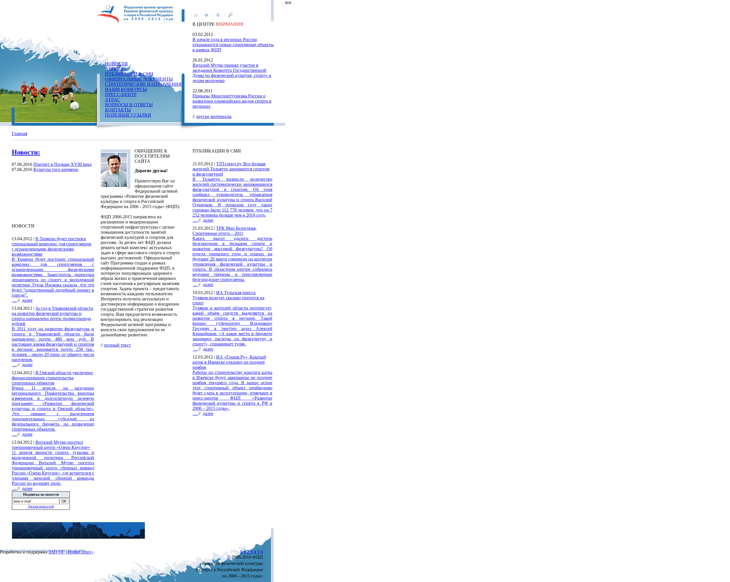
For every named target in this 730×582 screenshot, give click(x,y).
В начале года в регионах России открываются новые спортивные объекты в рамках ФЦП (233, 44)
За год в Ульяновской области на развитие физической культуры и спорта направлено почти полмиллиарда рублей (52, 316)
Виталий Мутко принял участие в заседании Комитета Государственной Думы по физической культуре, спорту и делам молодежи (231, 73)
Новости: (26, 152)
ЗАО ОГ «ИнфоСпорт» (71, 552)
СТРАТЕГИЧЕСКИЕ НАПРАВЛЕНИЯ (143, 84)
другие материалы (214, 116)
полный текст (117, 345)
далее (27, 300)
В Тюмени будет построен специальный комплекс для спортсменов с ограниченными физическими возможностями (51, 246)
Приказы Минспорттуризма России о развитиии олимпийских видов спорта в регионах (231, 101)
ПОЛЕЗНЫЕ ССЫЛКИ (128, 115)
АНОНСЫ (115, 68)
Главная (19, 133)
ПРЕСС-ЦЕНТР (121, 94)
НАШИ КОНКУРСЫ (126, 89)
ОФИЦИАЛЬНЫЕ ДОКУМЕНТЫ (139, 79)
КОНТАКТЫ (118, 109)
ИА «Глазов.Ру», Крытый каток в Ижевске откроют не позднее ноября (229, 362)
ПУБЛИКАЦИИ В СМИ (129, 74)
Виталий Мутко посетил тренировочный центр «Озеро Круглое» (51, 445)
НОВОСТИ (116, 63)
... (53, 280)
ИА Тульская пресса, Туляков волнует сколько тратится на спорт (228, 297)
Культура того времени (55, 169)
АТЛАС (112, 99)
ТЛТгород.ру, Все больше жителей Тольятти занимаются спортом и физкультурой (230, 168)
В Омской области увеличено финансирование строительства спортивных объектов (52, 377)
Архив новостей (41, 506)
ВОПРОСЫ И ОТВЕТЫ (129, 104)
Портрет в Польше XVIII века (62, 164)
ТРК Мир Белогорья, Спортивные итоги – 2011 (224, 231)
